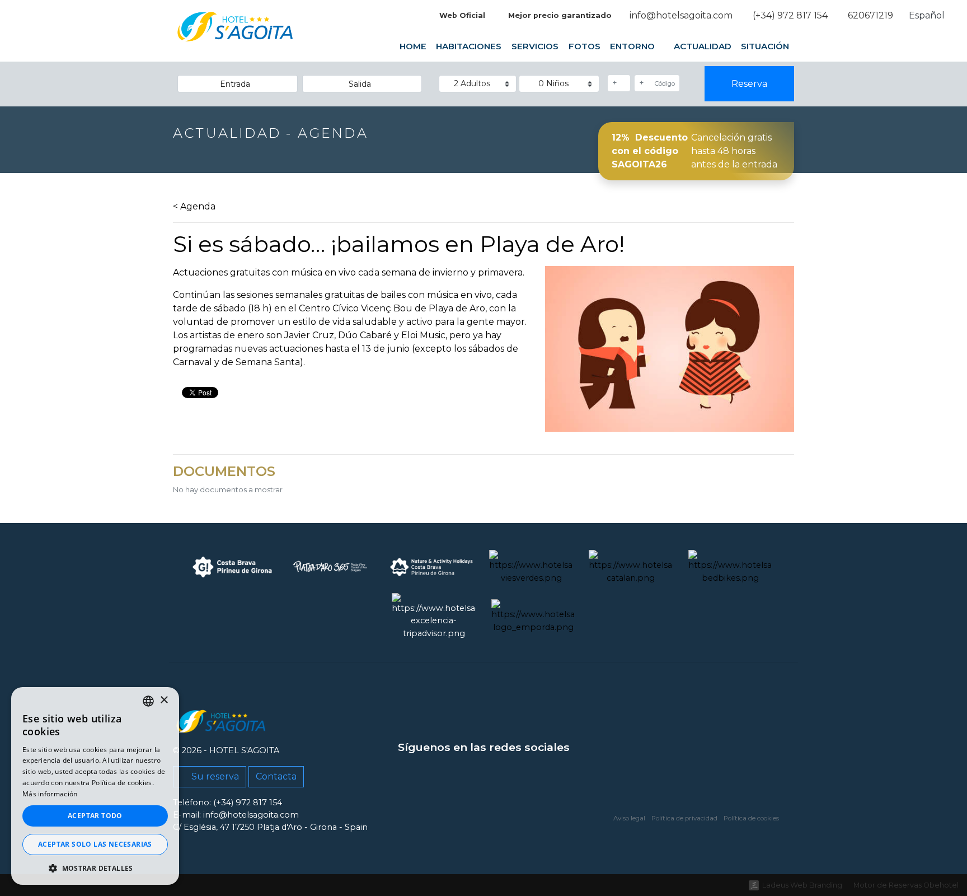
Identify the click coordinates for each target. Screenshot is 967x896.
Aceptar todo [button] (95, 815)
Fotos (584, 46)
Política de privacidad (684, 818)
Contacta (276, 776)
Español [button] (928, 15)
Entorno (633, 46)
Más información (50, 794)
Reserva (749, 83)
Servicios (534, 46)
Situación (765, 46)
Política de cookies (751, 818)
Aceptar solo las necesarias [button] (95, 844)
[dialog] (95, 786)
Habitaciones (468, 46)
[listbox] (148, 701)
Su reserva (214, 776)
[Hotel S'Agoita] (235, 35)
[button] (95, 868)
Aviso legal (629, 818)
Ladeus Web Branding (802, 885)
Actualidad (702, 46)
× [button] (163, 700)
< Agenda (194, 206)
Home (413, 46)
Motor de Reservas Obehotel (906, 885)
